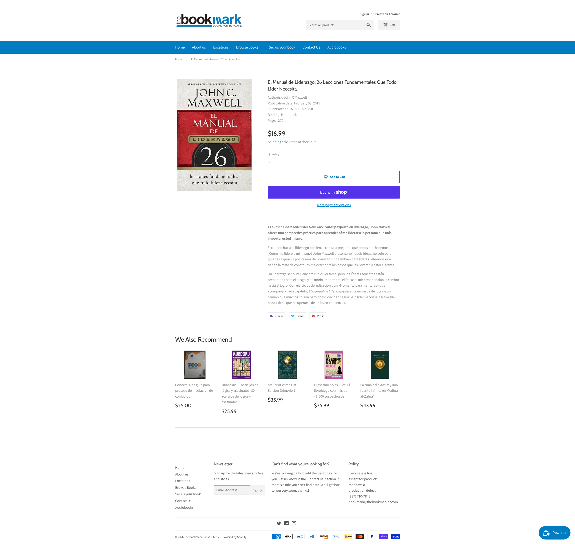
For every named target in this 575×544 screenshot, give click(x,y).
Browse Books (247, 47)
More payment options (334, 205)
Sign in (364, 14)
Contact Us (311, 47)
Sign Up (257, 490)
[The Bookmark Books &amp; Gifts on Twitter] (279, 524)
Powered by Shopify (234, 537)
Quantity (273, 154)
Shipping (274, 141)
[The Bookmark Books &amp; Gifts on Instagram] (294, 524)
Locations (221, 47)
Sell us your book (282, 47)
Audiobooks (336, 47)
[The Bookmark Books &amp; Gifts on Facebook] (286, 524)
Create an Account (387, 14)
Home (180, 47)
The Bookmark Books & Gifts (201, 537)
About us (199, 47)
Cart (392, 25)
